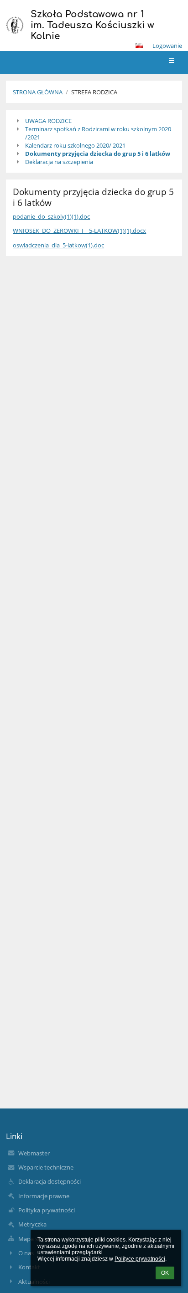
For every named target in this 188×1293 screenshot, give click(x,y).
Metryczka (32, 1224)
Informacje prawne (43, 1196)
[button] (139, 45)
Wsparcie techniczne (45, 1167)
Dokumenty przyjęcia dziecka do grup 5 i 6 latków (97, 153)
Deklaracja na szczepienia (59, 162)
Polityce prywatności (140, 1259)
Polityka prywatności (46, 1210)
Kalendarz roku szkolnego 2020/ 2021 (75, 145)
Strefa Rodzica (94, 92)
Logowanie (167, 45)
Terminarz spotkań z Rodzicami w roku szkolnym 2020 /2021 (98, 133)
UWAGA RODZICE (48, 121)
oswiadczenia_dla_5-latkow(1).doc (58, 245)
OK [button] (165, 1273)
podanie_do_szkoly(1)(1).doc (51, 216)
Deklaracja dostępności (49, 1181)
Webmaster (34, 1153)
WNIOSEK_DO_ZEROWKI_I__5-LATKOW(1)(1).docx (79, 230)
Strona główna (38, 92)
